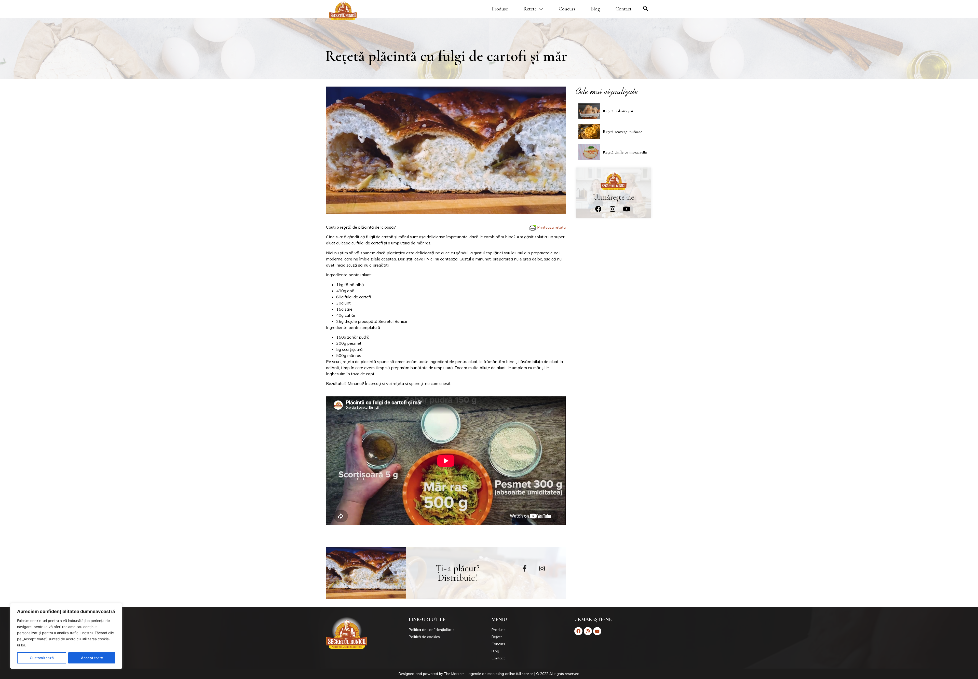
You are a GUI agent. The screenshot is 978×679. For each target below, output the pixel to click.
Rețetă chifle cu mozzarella (625, 152)
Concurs (567, 9)
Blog (595, 9)
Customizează (42, 658)
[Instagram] (612, 209)
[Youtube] (626, 209)
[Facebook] (598, 209)
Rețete (530, 9)
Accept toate (92, 658)
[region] (66, 636)
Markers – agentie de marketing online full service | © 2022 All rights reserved (515, 673)
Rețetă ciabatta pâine (620, 111)
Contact (624, 9)
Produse (500, 9)
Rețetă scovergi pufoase (622, 131)
